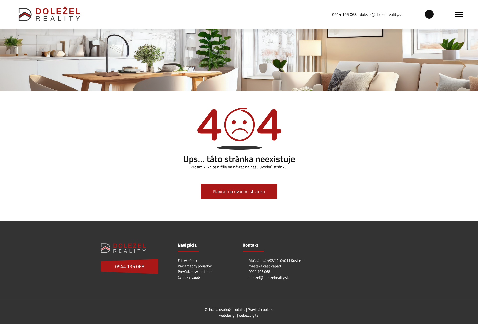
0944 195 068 (344, 14)
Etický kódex (187, 260)
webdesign (227, 315)
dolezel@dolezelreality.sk (381, 14)
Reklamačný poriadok (195, 266)
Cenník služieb (189, 277)
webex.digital (249, 315)
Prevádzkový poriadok (195, 271)
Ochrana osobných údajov (225, 309)
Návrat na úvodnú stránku (239, 191)
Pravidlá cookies (260, 309)
